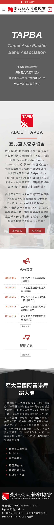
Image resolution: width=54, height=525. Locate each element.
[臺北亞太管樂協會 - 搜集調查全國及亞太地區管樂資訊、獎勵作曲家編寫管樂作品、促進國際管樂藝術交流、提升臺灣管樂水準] (27, 9)
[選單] (4, 9)
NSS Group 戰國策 (23, 516)
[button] (17, 230)
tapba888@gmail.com (13, 509)
